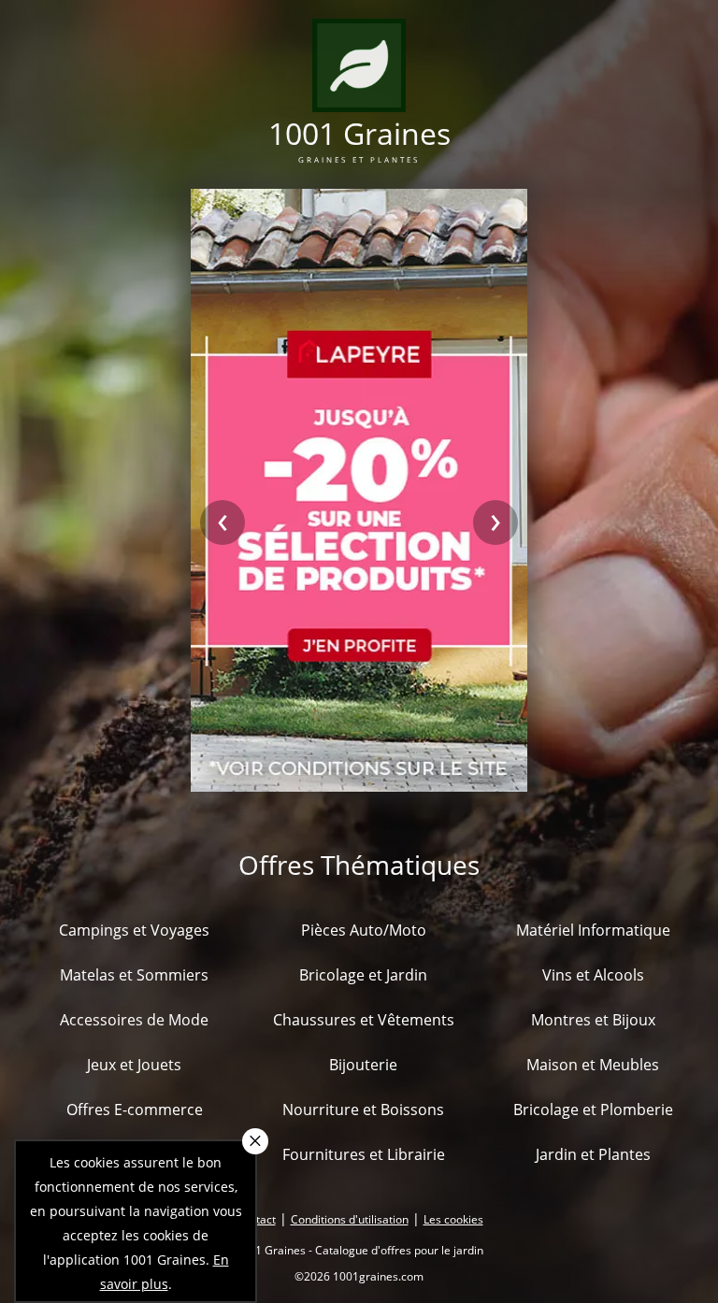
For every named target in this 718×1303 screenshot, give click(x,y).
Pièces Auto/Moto (363, 930)
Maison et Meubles (592, 1064)
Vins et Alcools (593, 975)
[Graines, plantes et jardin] (359, 100)
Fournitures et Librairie (363, 1154)
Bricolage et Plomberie (593, 1109)
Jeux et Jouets (134, 1064)
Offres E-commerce (134, 1109)
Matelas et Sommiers (134, 975)
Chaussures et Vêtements (363, 1019)
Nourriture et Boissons (363, 1109)
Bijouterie (363, 1064)
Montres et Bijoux (593, 1019)
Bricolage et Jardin (363, 975)
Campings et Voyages (134, 930)
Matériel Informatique (593, 930)
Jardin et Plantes (593, 1154)
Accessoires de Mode (134, 1019)
